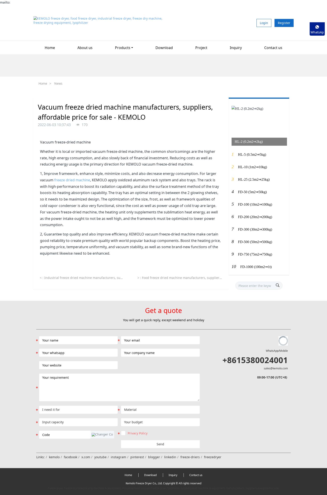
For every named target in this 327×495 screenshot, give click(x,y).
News (58, 83)
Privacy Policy (137, 433)
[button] (102, 434)
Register (284, 23)
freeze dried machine (72, 180)
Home (50, 47)
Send (160, 444)
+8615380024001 (255, 360)
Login (264, 23)
